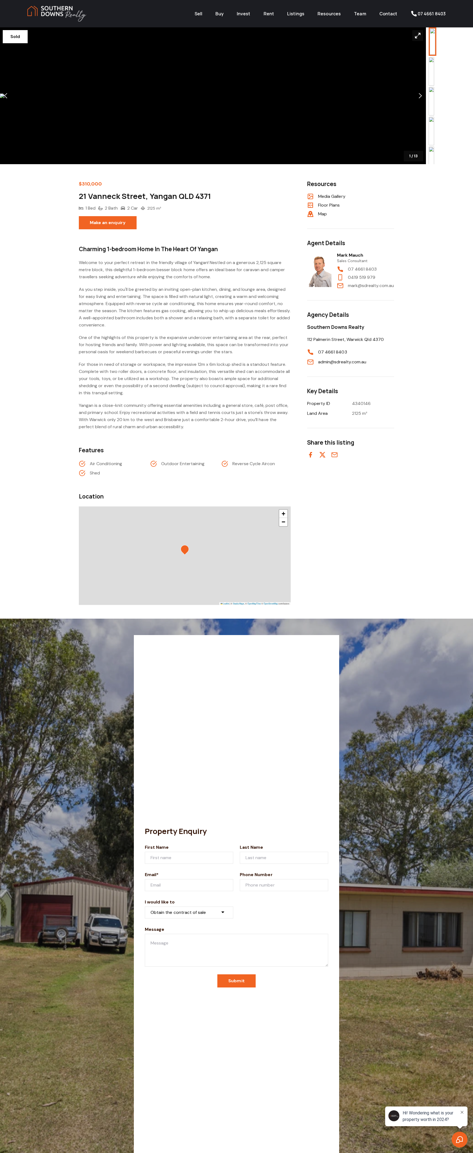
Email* (151, 874)
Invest (243, 14)
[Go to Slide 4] (431, 131)
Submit (236, 981)
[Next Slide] (420, 95)
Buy (219, 14)
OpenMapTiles (254, 603)
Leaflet (226, 603)
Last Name (251, 847)
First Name (157, 847)
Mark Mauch (350, 255)
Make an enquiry (108, 222)
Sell (199, 14)
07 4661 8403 (362, 269)
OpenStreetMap (271, 603)
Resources (329, 14)
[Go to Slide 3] (431, 101)
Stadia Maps (238, 603)
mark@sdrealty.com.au (371, 285)
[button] (213, 95)
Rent (269, 14)
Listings (295, 14)
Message (154, 929)
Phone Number (256, 874)
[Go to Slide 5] (431, 161)
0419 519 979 (362, 277)
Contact (388, 14)
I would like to (160, 902)
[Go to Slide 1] (432, 41)
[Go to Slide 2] (431, 71)
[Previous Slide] (5, 95)
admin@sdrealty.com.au (342, 362)
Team (360, 14)
